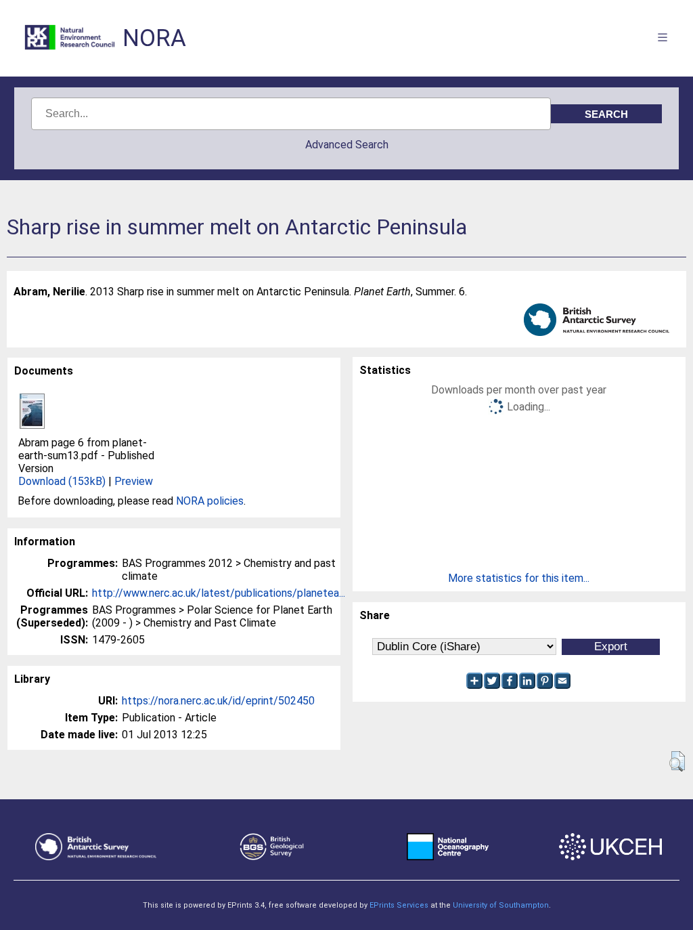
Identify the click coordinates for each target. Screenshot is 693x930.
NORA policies (210, 500)
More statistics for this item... (518, 578)
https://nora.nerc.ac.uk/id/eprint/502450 (218, 700)
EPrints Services (399, 905)
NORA (154, 38)
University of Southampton (501, 905)
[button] (677, 761)
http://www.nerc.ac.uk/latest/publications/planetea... (218, 593)
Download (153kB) (62, 481)
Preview (133, 481)
